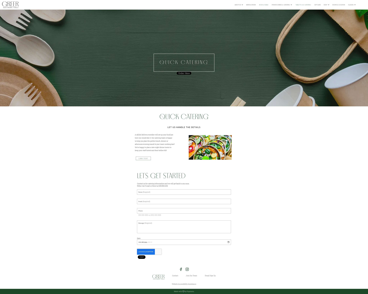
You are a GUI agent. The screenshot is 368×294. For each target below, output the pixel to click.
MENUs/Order (251, 5)
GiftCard (317, 5)
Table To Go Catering (303, 5)
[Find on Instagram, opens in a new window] (187, 269)
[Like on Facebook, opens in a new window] (181, 269)
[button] (239, 5)
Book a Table (263, 5)
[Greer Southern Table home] (10, 4)
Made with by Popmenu (97, 291)
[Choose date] (228, 242)
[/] (158, 277)
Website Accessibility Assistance (184, 284)
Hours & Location (338, 5)
